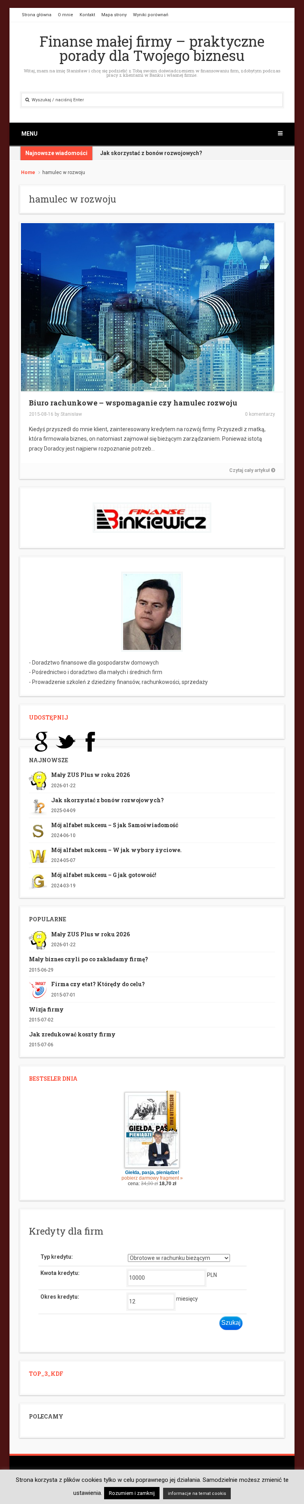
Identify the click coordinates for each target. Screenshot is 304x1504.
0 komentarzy (260, 414)
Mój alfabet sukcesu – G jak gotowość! (103, 875)
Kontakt (87, 14)
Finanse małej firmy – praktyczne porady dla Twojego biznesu (152, 48)
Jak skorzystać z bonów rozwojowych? (107, 800)
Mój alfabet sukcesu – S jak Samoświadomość (114, 825)
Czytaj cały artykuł (250, 470)
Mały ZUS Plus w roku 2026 (90, 775)
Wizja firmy (46, 1009)
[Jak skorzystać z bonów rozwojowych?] (38, 805)
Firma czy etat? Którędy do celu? (98, 984)
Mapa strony (114, 14)
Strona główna (36, 14)
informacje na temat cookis (197, 1493)
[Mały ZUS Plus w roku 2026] (38, 780)
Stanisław (71, 414)
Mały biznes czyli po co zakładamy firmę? (88, 959)
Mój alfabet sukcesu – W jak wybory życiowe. (116, 850)
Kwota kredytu (59, 1273)
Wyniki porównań (150, 14)
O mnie (65, 14)
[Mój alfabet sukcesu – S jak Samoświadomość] (38, 831)
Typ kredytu (55, 1257)
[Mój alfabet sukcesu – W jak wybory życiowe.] (38, 855)
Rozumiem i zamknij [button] (132, 1493)
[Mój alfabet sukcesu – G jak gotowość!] (38, 880)
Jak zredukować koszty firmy (72, 1034)
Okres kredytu (59, 1296)
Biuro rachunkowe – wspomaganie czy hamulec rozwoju (133, 402)
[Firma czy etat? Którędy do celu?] (38, 990)
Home (28, 172)
